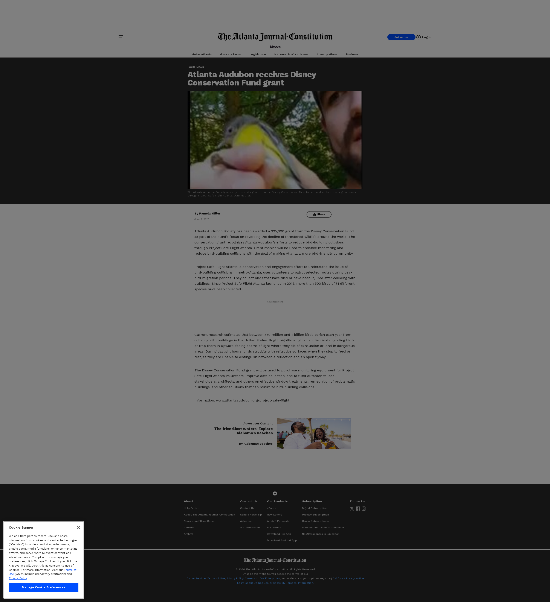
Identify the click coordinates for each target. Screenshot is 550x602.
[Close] (78, 527)
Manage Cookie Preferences (43, 587)
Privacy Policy (18, 578)
